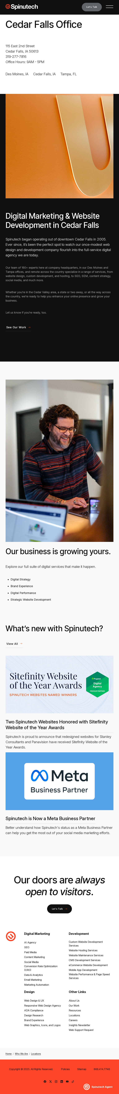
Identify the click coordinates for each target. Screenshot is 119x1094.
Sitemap (81, 1069)
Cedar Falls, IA (44, 74)
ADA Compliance (33, 1010)
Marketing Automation (36, 984)
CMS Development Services (84, 960)
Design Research (33, 1015)
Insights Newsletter (79, 1025)
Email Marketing (33, 979)
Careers (73, 1020)
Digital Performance (23, 593)
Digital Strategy (21, 579)
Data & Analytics (33, 974)
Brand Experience (22, 586)
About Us (74, 1000)
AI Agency (30, 942)
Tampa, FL (68, 74)
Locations (74, 1015)
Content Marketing (34, 957)
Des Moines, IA (17, 74)
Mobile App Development (83, 970)
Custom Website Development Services (86, 943)
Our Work (74, 1005)
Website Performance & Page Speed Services (89, 976)
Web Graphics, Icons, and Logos (42, 1025)
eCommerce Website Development (88, 965)
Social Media (31, 962)
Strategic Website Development (31, 599)
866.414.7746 (102, 1069)
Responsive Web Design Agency (42, 1005)
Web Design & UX (34, 1000)
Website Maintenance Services (86, 955)
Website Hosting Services (83, 950)
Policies (65, 1069)
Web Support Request (81, 1030)
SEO (26, 947)
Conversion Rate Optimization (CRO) (40, 968)
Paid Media (30, 952)
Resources (75, 1010)
